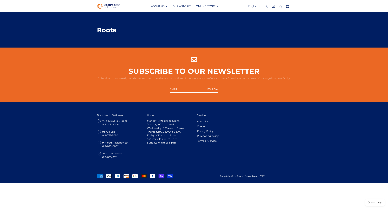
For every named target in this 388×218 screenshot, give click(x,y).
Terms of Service (207, 140)
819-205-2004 (110, 124)
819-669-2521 (110, 157)
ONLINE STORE (206, 6)
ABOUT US (157, 6)
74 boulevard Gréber (114, 120)
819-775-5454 (110, 135)
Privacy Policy (205, 131)
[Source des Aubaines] (108, 6)
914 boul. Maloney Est (115, 142)
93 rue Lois (108, 131)
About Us (202, 121)
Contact (202, 126)
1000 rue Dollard (112, 153)
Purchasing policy (208, 136)
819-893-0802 (110, 146)
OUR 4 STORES (181, 6)
